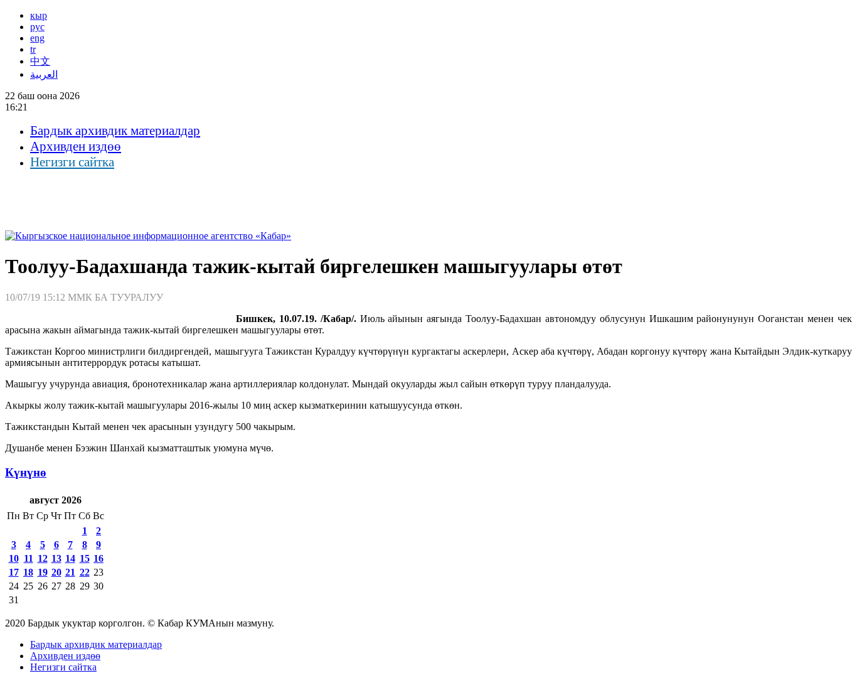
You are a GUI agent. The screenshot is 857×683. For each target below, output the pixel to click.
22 (85, 572)
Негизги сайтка (72, 161)
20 (56, 572)
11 (28, 558)
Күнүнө (25, 472)
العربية (44, 74)
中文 (40, 61)
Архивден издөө (75, 146)
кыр (38, 15)
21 (70, 572)
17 (14, 572)
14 (70, 558)
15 (85, 558)
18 (28, 572)
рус (37, 26)
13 (56, 558)
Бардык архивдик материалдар (115, 130)
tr (33, 49)
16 (98, 558)
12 (43, 558)
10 (14, 558)
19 (43, 572)
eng (37, 38)
